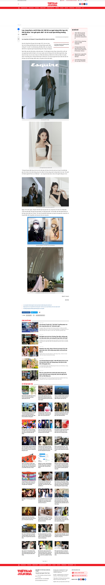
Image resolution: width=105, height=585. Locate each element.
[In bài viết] (19, 34)
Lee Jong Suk (28, 315)
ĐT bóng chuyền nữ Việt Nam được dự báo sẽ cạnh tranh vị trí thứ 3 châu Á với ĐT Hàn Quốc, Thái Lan (80, 48)
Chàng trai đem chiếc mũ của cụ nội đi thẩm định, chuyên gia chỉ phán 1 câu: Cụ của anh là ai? (44, 414)
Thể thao (37, 7)
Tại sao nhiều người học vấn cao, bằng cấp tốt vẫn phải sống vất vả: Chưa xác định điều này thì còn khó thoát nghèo (45, 397)
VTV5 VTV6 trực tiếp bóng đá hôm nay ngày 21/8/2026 (80, 42)
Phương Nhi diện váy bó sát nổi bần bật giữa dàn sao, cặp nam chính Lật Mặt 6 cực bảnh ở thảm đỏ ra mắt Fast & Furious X (45, 500)
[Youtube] (85, 0)
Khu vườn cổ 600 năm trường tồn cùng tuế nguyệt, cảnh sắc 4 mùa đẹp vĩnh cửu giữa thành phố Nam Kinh (28, 535)
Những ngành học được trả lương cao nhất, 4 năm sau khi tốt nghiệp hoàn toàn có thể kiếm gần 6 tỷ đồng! (28, 431)
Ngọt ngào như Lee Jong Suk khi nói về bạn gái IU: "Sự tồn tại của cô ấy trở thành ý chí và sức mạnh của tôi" (41, 306)
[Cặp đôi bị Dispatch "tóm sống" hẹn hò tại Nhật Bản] (45, 230)
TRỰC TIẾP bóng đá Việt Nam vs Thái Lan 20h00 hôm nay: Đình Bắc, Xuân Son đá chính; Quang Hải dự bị (81, 35)
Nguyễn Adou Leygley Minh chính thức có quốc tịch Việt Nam (80, 55)
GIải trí (66, 7)
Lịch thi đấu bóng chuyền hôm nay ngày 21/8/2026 (80, 60)
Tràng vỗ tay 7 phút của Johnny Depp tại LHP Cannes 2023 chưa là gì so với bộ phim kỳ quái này (29, 518)
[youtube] (82, 4)
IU (33, 315)
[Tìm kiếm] (18, 4)
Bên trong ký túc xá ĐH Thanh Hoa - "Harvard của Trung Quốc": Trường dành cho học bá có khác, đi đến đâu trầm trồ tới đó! (45, 518)
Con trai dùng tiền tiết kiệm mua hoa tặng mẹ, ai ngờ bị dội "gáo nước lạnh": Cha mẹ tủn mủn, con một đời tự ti (44, 483)
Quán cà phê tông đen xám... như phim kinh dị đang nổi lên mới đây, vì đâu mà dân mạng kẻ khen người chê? (61, 448)
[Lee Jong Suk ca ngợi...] (45, 89)
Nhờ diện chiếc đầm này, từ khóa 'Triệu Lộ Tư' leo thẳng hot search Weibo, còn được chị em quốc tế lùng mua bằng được (44, 535)
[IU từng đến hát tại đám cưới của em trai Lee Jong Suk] (45, 269)
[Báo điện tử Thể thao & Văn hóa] (52, 4)
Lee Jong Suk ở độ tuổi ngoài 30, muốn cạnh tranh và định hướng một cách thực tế (37, 305)
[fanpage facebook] (80, 4)
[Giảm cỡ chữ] (18, 41)
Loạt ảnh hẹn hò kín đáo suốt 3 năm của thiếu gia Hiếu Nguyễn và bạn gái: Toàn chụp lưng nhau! (62, 414)
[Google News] (62, 37)
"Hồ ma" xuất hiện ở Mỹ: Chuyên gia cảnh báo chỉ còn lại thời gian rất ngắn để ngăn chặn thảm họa (62, 397)
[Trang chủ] (19, 8)
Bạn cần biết (78, 7)
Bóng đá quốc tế (50, 7)
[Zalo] (87, 4)
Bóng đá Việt (43, 7)
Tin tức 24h (31, 7)
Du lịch (61, 7)
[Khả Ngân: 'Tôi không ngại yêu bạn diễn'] (29, 493)
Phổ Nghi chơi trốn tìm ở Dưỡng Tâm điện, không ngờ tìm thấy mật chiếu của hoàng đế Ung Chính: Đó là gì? (53, 337)
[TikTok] (87, 0)
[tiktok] (84, 4)
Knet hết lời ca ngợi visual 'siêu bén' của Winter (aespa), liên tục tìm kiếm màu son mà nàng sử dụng (62, 431)
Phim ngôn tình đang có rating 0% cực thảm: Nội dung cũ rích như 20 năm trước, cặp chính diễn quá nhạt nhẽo (62, 552)
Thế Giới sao (71, 7)
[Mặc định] (18, 39)
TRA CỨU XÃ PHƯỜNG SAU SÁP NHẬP (71, 0)
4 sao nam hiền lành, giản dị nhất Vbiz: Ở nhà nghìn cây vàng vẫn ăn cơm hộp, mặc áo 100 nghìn (45, 431)
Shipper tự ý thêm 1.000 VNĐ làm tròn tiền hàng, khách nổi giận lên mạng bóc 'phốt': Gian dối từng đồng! (45, 465)
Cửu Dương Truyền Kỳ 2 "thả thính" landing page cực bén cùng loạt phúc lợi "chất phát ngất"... (53, 325)
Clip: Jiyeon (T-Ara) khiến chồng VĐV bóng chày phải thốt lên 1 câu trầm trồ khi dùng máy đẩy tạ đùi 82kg (28, 552)
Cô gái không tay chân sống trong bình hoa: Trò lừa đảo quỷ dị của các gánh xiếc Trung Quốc (28, 483)
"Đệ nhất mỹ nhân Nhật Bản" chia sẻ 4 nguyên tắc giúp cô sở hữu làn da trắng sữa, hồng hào (62, 535)
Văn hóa (57, 7)
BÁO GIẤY (62, 0)
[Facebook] (83, 0)
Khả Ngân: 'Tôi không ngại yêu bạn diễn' (28, 499)
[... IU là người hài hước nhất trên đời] (45, 144)
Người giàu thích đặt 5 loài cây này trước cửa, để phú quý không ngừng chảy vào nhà (29, 397)
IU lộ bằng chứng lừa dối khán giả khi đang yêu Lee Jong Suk (61, 45)
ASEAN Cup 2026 (24, 7)
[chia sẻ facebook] (19, 32)
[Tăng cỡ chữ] (18, 37)
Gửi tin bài (80, 0)
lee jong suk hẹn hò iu (40, 315)
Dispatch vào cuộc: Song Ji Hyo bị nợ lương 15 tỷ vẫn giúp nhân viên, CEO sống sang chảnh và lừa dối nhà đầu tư (53, 350)
